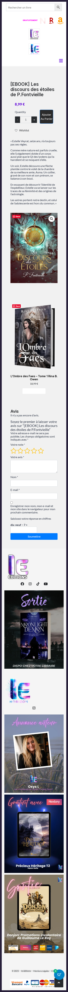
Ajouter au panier (46, 116)
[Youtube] (45, 584)
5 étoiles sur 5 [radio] (41, 451)
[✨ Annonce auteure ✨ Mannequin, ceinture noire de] (34, 753)
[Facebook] (22, 584)
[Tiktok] (38, 584)
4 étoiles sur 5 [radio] (34, 451)
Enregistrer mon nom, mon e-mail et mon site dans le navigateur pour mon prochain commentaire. (32, 509)
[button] (51, 219)
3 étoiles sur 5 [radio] (27, 451)
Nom (14, 477)
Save (18, 216)
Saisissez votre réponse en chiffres (30, 518)
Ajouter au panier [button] (35, 391)
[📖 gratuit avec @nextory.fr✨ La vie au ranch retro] (34, 834)
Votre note (17, 444)
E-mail (15, 489)
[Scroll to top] (58, 982)
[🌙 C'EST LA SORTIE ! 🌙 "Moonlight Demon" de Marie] (34, 629)
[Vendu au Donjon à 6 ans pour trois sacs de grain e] (34, 914)
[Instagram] (30, 584)
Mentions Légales (41, 971)
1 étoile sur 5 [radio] (13, 451)
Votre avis (17, 457)
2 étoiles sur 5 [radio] (20, 451)
